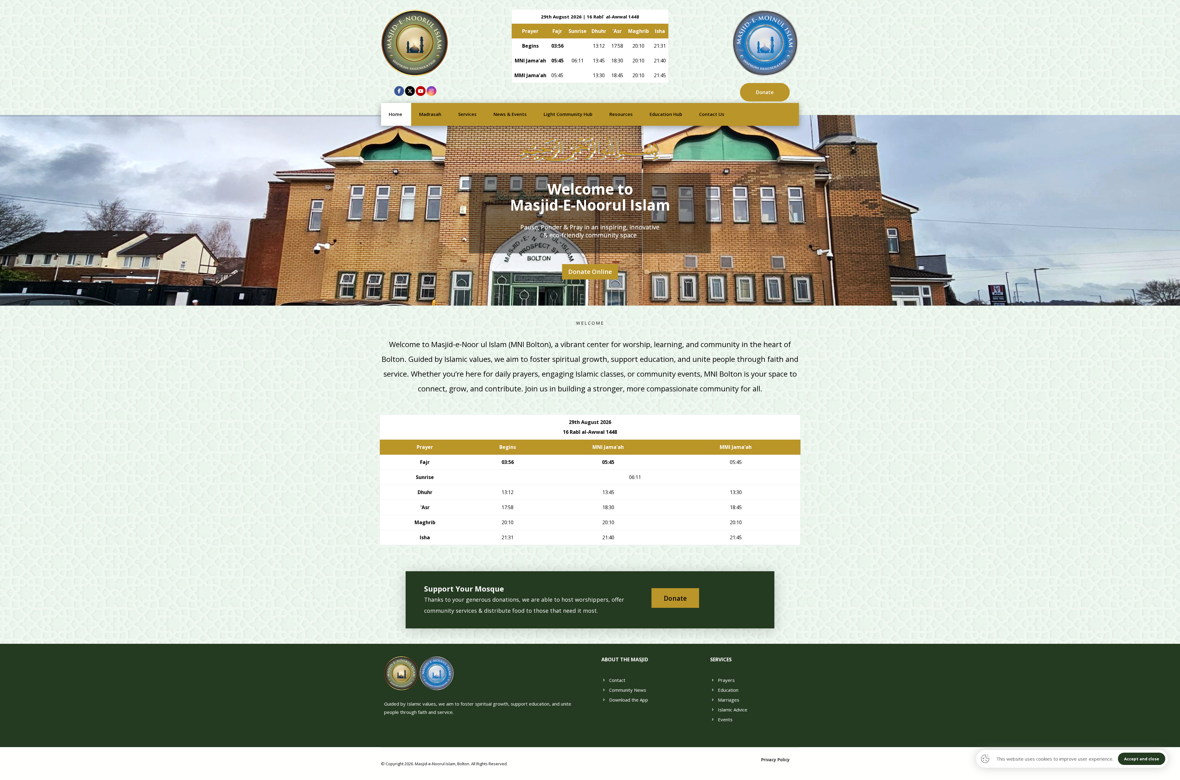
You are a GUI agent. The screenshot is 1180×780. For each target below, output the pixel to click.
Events (725, 719)
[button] (399, 91)
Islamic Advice (732, 710)
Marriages (728, 700)
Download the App (628, 700)
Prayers (726, 680)
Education (728, 690)
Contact (617, 680)
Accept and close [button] (1141, 759)
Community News (627, 690)
